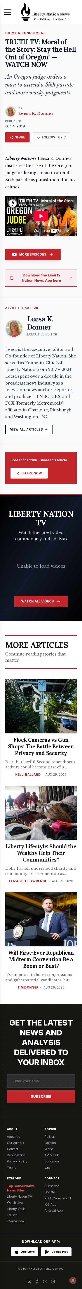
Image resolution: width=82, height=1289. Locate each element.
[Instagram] (53, 1281)
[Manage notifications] (72, 1280)
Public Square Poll (58, 1198)
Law (47, 1167)
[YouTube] (45, 1281)
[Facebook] (37, 1281)
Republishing (16, 1155)
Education (52, 1161)
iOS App (50, 1204)
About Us (13, 1136)
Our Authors (15, 1143)
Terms (11, 1167)
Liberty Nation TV (19, 1196)
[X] (29, 1281)
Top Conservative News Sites (21, 1188)
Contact (12, 1149)
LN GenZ (13, 1215)
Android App (54, 1210)
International (15, 1221)
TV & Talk (52, 1155)
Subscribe (41, 1096)
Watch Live (15, 1202)
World (49, 1149)
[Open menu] (7, 12)
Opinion (50, 1143)
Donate (50, 1192)
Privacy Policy (17, 1161)
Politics (50, 1136)
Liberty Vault (16, 1209)
